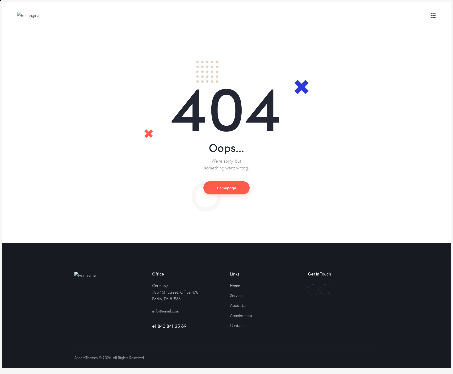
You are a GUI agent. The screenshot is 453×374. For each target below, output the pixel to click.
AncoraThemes (86, 357)
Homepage (226, 187)
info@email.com (165, 311)
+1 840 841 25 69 (169, 326)
